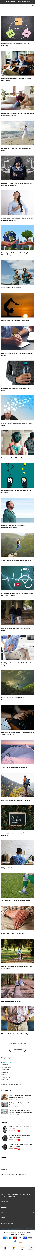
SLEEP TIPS (6, 1067)
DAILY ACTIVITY (8, 1062)
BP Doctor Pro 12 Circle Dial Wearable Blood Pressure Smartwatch (20, 1145)
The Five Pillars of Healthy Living (11, 287)
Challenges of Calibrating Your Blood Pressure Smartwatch (21, 1103)
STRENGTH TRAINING (9, 1082)
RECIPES (6, 1077)
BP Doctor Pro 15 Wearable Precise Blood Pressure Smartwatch (19, 1136)
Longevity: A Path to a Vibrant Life (12, 458)
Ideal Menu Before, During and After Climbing (16, 800)
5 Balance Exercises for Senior (11, 1001)
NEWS (5, 1069)
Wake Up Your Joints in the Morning (12, 933)
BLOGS (5, 1072)
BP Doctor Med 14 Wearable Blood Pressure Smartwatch (20, 1127)
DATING (5, 1079)
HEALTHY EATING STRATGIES (11, 1084)
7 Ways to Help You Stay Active (11, 868)
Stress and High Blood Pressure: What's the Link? (17, 560)
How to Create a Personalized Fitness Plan (15, 320)
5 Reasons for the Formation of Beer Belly (14, 1034)
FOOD (5, 1064)
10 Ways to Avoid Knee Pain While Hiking (14, 767)
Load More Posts (17, 1049)
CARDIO (5, 1074)
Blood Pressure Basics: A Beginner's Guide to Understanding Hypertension (20, 1096)
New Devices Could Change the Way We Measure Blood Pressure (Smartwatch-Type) (20, 1111)
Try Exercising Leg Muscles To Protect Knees (15, 900)
